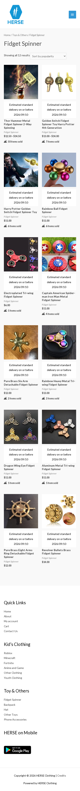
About (7, 616)
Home (7, 35)
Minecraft (9, 658)
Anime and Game (14, 667)
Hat (6, 709)
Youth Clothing (13, 677)
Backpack (9, 704)
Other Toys (11, 714)
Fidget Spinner (12, 699)
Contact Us (11, 631)
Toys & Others (20, 35)
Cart (6, 626)
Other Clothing (13, 672)
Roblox (8, 653)
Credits (61, 775)
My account (11, 621)
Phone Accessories (15, 719)
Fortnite (9, 663)
